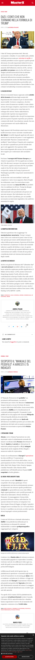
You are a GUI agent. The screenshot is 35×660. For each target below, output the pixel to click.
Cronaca (3, 356)
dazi (12, 295)
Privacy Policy (4, 651)
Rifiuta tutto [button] (26, 656)
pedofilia (28, 608)
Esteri (2, 11)
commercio (7, 295)
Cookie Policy (28, 650)
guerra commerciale (25, 295)
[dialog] (17, 646)
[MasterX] (17, 3)
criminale (15, 608)
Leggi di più (19, 651)
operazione (29, 456)
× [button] (33, 635)
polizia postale (15, 609)
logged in (13, 342)
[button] (17, 654)
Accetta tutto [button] (9, 656)
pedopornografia (6, 609)
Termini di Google (12, 651)
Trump (8, 296)
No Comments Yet (10, 334)
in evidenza (21, 608)
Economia (16, 295)
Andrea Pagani (14, 27)
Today (5, 11)
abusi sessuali (8, 608)
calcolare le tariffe (25, 58)
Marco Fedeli (13, 372)
